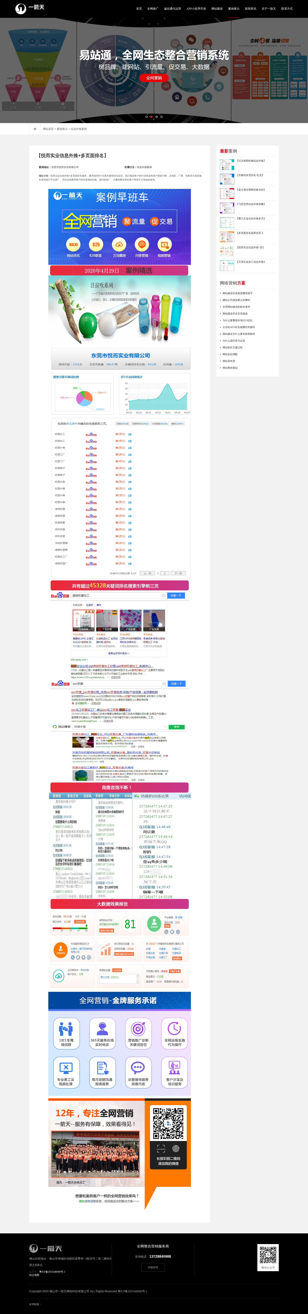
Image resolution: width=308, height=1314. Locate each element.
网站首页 (48, 129)
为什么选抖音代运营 (234, 340)
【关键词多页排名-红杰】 (250, 175)
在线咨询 (153, 1267)
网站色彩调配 (230, 354)
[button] (146, 117)
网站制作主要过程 (233, 347)
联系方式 (287, 8)
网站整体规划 (230, 368)
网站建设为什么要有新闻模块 (239, 334)
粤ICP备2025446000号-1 (52, 1271)
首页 (139, 8)
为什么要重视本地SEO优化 (237, 320)
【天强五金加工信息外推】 (251, 262)
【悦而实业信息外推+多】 (250, 247)
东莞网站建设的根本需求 (236, 307)
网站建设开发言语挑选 (235, 313)
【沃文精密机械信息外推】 (251, 160)
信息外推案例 (79, 129)
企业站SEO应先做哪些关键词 (239, 327)
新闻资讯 (250, 8)
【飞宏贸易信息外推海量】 (251, 204)
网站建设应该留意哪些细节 (238, 293)
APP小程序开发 (196, 8)
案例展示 (234, 8)
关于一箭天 (269, 8)
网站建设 (217, 8)
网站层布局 (229, 361)
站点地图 (34, 1275)
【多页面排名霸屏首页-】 (250, 233)
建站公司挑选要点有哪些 (236, 300)
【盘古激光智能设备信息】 (251, 189)
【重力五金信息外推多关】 (251, 218)
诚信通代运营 (172, 8)
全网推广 (153, 8)
